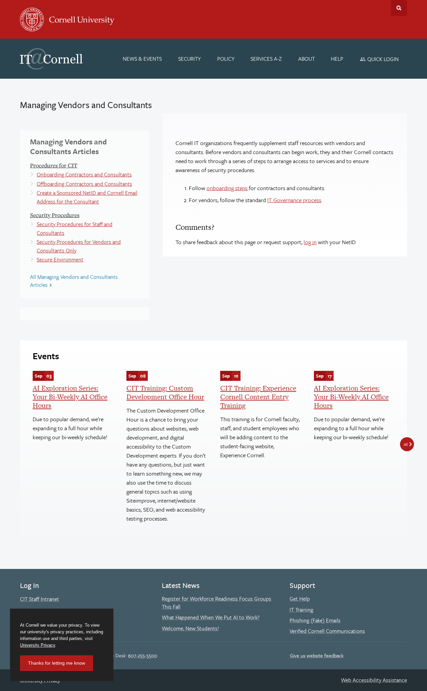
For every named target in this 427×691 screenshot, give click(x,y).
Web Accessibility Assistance (374, 680)
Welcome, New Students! (190, 628)
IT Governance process (294, 200)
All (406, 444)
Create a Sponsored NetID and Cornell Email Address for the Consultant (87, 197)
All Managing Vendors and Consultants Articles (74, 281)
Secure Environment (60, 259)
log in (310, 242)
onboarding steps (227, 188)
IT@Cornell (51, 59)
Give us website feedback (317, 655)
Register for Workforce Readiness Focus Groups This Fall (216, 603)
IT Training (301, 610)
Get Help (300, 599)
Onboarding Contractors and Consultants (84, 174)
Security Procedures (54, 215)
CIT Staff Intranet (39, 599)
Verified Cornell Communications (327, 631)
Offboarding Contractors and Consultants (84, 184)
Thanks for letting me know (56, 663)
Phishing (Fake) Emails (315, 620)
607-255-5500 (142, 655)
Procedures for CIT (53, 165)
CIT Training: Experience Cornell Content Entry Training (258, 397)
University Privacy (37, 645)
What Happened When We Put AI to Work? (211, 617)
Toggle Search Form (399, 8)
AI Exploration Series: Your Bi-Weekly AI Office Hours (70, 397)
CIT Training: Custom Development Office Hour (165, 392)
